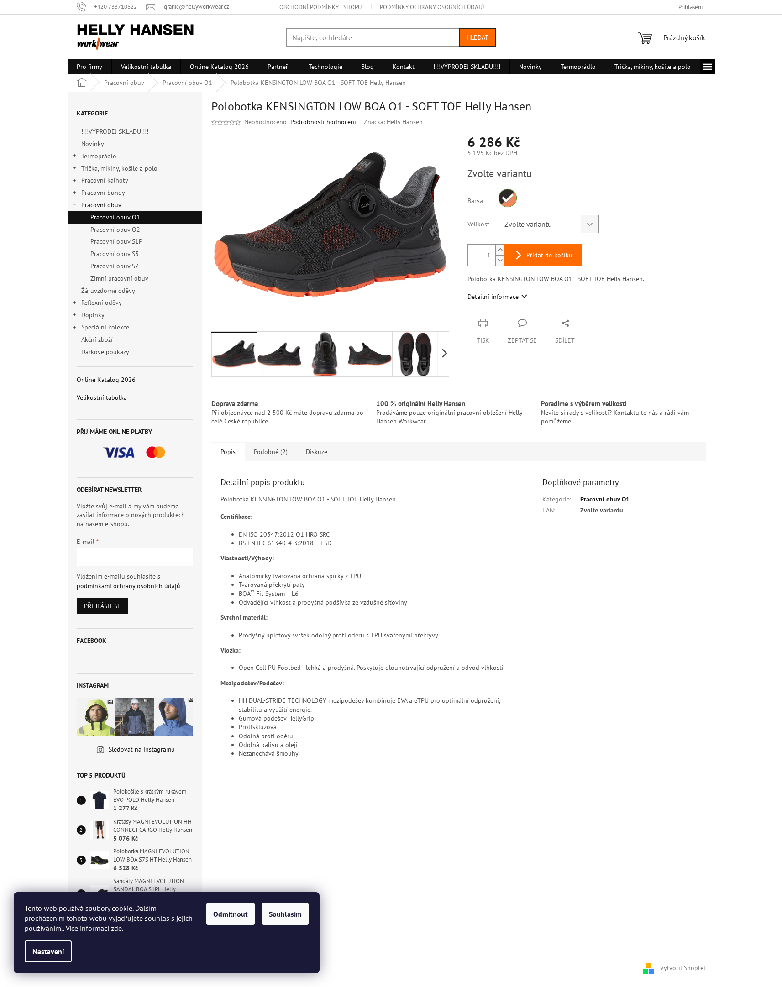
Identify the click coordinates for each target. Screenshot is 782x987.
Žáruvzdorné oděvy (108, 291)
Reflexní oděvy (101, 302)
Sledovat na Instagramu (142, 749)
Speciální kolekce (105, 327)
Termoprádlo (98, 156)
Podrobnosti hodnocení (323, 122)
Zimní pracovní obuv (119, 278)
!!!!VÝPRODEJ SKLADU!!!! (114, 131)
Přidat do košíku (549, 255)
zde (116, 928)
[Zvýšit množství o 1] (499, 250)
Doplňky (93, 315)
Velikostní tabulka (102, 397)
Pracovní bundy (103, 192)
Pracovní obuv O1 (115, 217)
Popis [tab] (228, 452)
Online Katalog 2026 (106, 380)
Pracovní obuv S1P (116, 241)
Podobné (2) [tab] (271, 452)
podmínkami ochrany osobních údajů (128, 586)
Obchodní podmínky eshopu (320, 7)
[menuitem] (89, 66)
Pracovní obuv (101, 205)
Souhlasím (285, 914)
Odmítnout (230, 914)
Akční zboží (97, 339)
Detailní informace (493, 296)
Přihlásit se (102, 606)
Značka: (393, 122)
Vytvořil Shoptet (683, 968)
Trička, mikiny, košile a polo (119, 168)
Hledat (477, 37)
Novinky (92, 144)
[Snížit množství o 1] (499, 260)
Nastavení (48, 951)
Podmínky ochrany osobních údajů (432, 7)
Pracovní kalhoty (104, 180)
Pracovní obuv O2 (115, 229)
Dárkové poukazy (105, 352)
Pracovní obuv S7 (114, 266)
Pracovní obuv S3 (114, 254)
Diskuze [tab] (316, 452)
